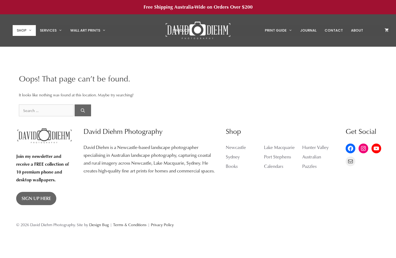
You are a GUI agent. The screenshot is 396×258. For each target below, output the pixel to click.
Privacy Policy (162, 225)
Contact (334, 30)
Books (232, 166)
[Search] (83, 110)
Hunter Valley (315, 147)
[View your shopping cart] (387, 30)
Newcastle (236, 147)
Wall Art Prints (85, 30)
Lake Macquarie (279, 147)
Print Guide (276, 30)
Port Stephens (277, 156)
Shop (21, 30)
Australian (311, 156)
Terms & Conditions (130, 225)
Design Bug (99, 225)
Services (48, 30)
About (357, 30)
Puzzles (309, 166)
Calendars (273, 166)
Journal (308, 30)
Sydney (233, 156)
